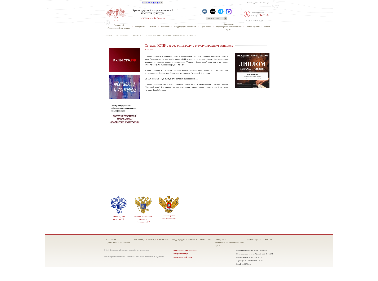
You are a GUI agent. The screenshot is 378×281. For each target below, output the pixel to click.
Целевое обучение (252, 26)
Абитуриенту (140, 26)
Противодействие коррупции (185, 250)
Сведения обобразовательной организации (118, 26)
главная (108, 35)
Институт (152, 26)
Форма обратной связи (182, 257)
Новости (137, 35)
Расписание (165, 26)
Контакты (267, 26)
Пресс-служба (206, 26)
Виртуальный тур (180, 254)
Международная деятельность (185, 26)
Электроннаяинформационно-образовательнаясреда (228, 26)
